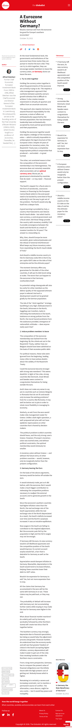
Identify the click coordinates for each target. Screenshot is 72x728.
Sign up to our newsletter (60, 715)
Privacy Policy (43, 713)
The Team (59, 719)
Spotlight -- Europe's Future (7, 685)
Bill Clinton (5, 675)
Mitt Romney (5, 681)
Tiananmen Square (7, 689)
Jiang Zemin (5, 678)
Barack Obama (5, 671)
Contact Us (59, 710)
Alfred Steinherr (28, 45)
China (11, 675)
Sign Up (66, 724)
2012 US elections (6, 668)
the (38, 5)
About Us (42, 710)
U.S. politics (5, 693)
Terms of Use (43, 716)
